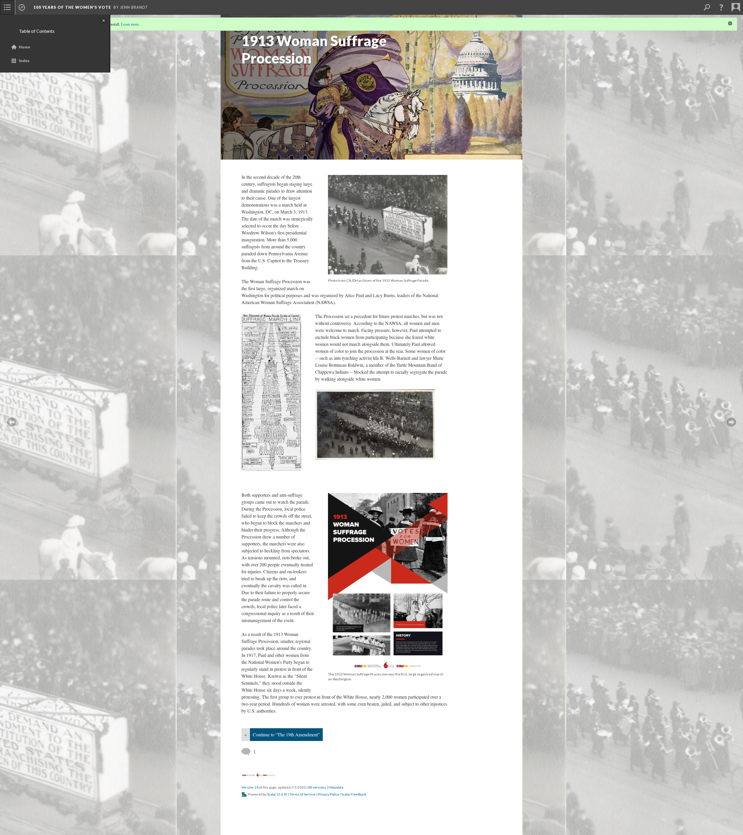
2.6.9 (282, 794)
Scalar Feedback (353, 794)
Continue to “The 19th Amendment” (286, 734)
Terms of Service (302, 794)
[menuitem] (7, 7)
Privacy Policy (328, 794)
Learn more (130, 24)
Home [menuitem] (24, 47)
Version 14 (249, 787)
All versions (317, 787)
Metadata (336, 787)
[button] (721, 7)
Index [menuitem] (24, 60)
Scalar (271, 794)
